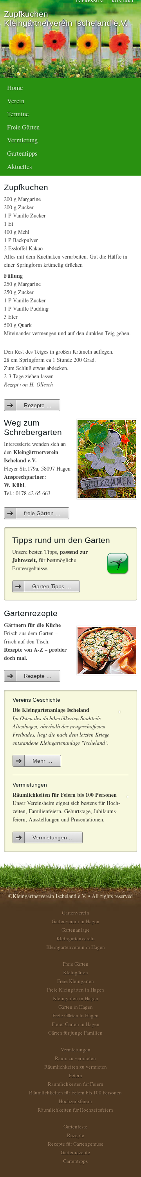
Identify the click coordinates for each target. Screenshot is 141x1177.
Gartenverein (75, 912)
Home (15, 87)
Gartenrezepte (75, 1152)
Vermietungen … (53, 837)
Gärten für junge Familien (75, 1032)
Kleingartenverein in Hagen (75, 947)
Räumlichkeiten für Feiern (75, 1083)
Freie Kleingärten (75, 981)
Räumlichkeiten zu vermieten (75, 1066)
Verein (15, 100)
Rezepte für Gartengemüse (75, 1143)
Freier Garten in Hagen (75, 1024)
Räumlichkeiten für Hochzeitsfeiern (75, 1109)
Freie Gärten (23, 126)
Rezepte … (38, 405)
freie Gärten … (42, 513)
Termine (18, 113)
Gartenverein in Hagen (75, 921)
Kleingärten (75, 972)
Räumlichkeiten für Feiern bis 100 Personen (75, 1092)
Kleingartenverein (75, 938)
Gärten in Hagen (75, 1006)
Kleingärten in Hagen (75, 998)
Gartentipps (22, 153)
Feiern (75, 1075)
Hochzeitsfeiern (75, 1101)
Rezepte (75, 1135)
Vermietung (22, 139)
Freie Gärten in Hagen (75, 1015)
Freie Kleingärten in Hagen (75, 989)
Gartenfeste (75, 1126)
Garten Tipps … (51, 586)
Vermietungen (75, 1049)
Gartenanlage (75, 929)
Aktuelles (19, 166)
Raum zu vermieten (75, 1058)
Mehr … (42, 761)
